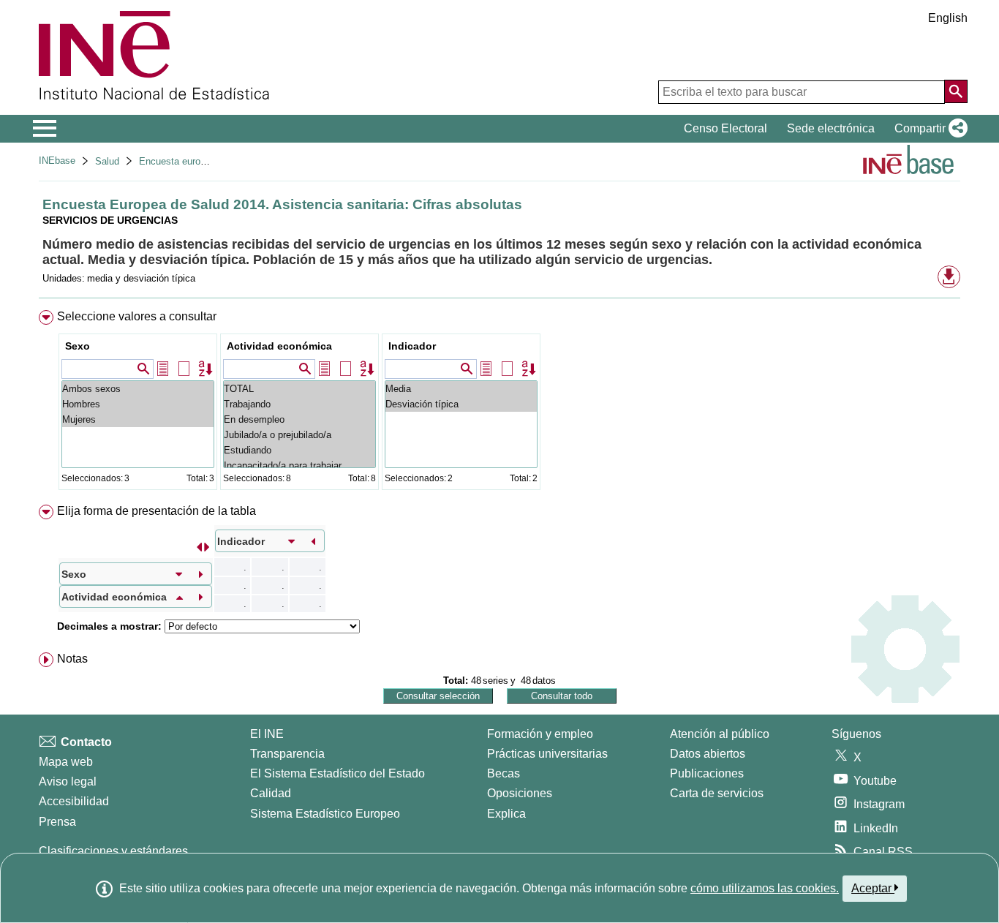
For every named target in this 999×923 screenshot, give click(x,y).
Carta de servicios (717, 793)
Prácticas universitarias (547, 753)
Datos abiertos (707, 753)
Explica (506, 813)
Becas (503, 773)
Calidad (270, 793)
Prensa (57, 821)
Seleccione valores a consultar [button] (136, 316)
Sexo (77, 346)
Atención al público (719, 734)
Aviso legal (68, 781)
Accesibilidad (74, 801)
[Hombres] (138, 404)
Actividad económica (279, 346)
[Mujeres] (138, 419)
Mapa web (66, 762)
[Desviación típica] (461, 404)
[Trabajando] (299, 404)
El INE (267, 734)
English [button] (948, 18)
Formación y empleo (540, 734)
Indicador (412, 346)
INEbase (57, 160)
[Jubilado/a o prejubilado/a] (299, 434)
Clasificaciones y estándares (113, 851)
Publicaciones (707, 773)
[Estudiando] (299, 450)
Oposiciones (519, 793)
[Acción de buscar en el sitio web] (956, 91)
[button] (928, 129)
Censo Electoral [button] (725, 128)
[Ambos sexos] (138, 388)
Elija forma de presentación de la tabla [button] (156, 511)
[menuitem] (499, 403)
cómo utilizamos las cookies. (764, 888)
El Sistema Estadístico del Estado (337, 773)
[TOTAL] (299, 388)
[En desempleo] (299, 419)
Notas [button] (72, 658)
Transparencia (287, 753)
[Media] (461, 388)
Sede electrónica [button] (831, 128)
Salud (107, 161)
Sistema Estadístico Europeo (325, 813)
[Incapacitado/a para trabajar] (299, 465)
